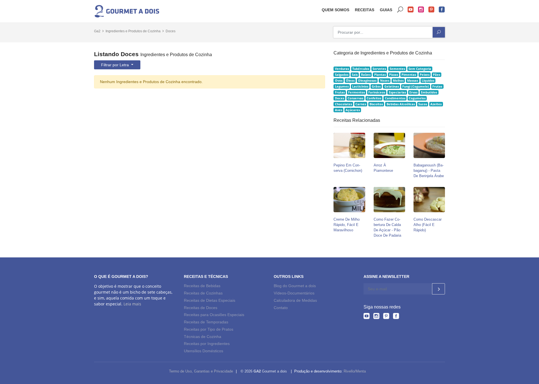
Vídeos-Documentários (294, 293)
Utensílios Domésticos (203, 351)
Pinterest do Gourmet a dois (431, 9)
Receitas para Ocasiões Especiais (214, 314)
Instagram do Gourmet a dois (421, 9)
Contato (281, 307)
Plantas (380, 75)
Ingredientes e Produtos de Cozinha (133, 31)
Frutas (437, 86)
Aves (338, 110)
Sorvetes (379, 69)
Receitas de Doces (200, 307)
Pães (436, 75)
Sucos (422, 104)
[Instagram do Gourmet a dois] (376, 316)
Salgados (341, 75)
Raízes (366, 75)
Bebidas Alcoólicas (401, 104)
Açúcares (353, 110)
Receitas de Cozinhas (203, 293)
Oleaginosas (367, 81)
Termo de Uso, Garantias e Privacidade (201, 371)
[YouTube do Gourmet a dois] (366, 316)
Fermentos (356, 92)
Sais (355, 75)
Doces (170, 31)
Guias (386, 10)
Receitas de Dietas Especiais (209, 300)
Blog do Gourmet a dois (295, 286)
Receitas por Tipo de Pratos (208, 329)
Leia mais (132, 304)
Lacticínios (360, 86)
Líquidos (428, 81)
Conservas (355, 98)
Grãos (376, 86)
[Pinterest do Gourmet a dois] (386, 316)
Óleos (350, 81)
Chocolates (343, 104)
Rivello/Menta (355, 371)
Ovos (338, 81)
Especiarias (397, 92)
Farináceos (376, 92)
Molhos (398, 81)
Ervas (413, 92)
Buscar (400, 9)
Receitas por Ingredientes (207, 343)
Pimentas (408, 75)
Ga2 (97, 31)
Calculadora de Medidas (295, 300)
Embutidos (429, 92)
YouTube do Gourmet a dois (411, 9)
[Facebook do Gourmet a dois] (396, 316)
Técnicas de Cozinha (202, 336)
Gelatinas (391, 86)
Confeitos (374, 98)
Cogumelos (417, 98)
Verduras (342, 69)
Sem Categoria (419, 69)
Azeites (436, 104)
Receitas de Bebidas (202, 286)
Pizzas (393, 75)
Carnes (360, 104)
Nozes (384, 81)
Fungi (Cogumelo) (415, 86)
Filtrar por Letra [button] (115, 65)
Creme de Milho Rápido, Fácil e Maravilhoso (347, 224)
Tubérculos (360, 69)
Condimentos (395, 98)
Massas (412, 81)
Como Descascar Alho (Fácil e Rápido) (428, 224)
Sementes (397, 69)
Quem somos (335, 10)
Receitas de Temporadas (206, 322)
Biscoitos (376, 104)
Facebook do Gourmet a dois (442, 9)
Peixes (425, 75)
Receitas (364, 10)
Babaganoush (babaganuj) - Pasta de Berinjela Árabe (429, 170)
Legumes (342, 86)
